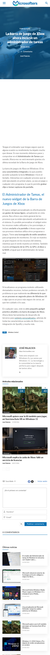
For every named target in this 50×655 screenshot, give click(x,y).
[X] (23, 87)
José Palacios (25, 56)
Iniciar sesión (42, 586)
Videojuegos (24, 29)
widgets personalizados (25, 371)
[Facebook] (17, 87)
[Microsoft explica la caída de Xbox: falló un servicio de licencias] (25, 545)
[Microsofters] (24, 3)
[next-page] (7, 573)
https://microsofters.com (27, 456)
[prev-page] (3, 573)
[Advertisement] (25, 118)
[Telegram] (40, 87)
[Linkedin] (34, 87)
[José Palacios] (11, 465)
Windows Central (13, 437)
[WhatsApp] (28, 87)
